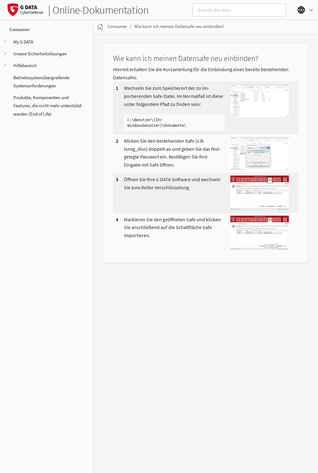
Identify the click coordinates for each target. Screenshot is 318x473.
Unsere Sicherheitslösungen (40, 54)
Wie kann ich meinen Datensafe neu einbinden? (179, 26)
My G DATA (23, 42)
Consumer (19, 29)
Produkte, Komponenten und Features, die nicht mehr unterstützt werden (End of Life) (47, 105)
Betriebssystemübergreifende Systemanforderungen (41, 82)
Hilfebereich (25, 65)
